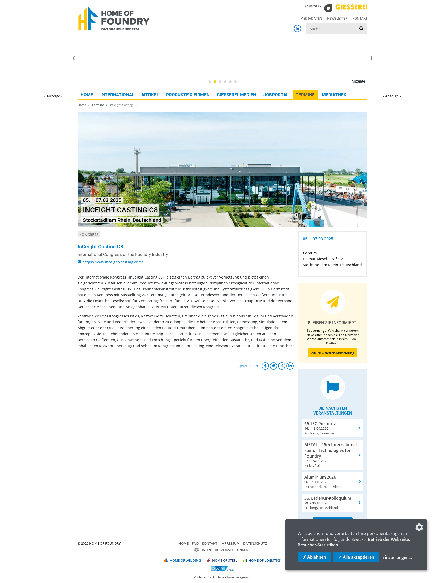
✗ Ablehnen (314, 557)
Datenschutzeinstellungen (224, 550)
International (117, 94)
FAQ (195, 543)
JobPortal (275, 94)
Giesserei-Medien (236, 94)
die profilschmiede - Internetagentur (224, 577)
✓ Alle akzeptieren (356, 557)
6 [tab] (235, 81)
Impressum (230, 543)
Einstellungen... (397, 557)
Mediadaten (311, 18)
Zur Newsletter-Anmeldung (332, 353)
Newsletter (337, 18)
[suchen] (361, 28)
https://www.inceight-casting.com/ (112, 261)
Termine (305, 94)
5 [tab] (230, 81)
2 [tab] (214, 81)
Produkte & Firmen (188, 94)
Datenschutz (255, 543)
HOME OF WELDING (185, 560)
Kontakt (359, 18)
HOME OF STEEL (224, 560)
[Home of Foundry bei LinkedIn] (297, 28)
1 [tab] (209, 81)
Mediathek (334, 94)
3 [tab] (219, 81)
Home (87, 94)
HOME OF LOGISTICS (265, 560)
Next (371, 58)
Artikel (150, 94)
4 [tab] (225, 81)
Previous (73, 58)
